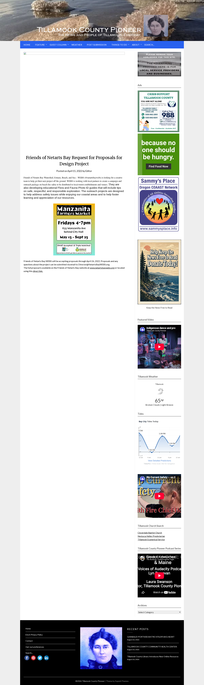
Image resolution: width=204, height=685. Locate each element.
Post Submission (97, 44)
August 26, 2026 (133, 640)
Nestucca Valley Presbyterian (151, 536)
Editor (88, 171)
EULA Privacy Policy (34, 634)
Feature (40, 44)
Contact (29, 641)
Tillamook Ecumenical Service (151, 539)
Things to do (119, 44)
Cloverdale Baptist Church (150, 532)
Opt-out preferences (35, 647)
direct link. (38, 271)
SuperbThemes (122, 681)
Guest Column (58, 44)
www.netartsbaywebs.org (102, 267)
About (136, 44)
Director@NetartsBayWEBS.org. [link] (94, 264)
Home (27, 44)
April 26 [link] (90, 261)
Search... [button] (149, 44)
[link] (102, 267)
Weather (76, 44)
